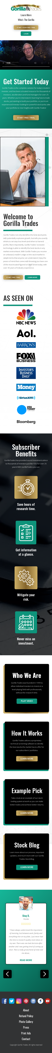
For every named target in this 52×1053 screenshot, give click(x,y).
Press (26, 1027)
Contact (26, 1039)
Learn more (32, 277)
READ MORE (26, 960)
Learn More (26, 15)
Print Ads (26, 1033)
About (26, 1010)
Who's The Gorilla (26, 19)
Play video (27, 701)
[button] (7, 974)
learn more (26, 813)
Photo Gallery (26, 1021)
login (26, 34)
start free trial (26, 117)
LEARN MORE (26, 758)
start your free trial (26, 27)
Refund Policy (26, 1016)
